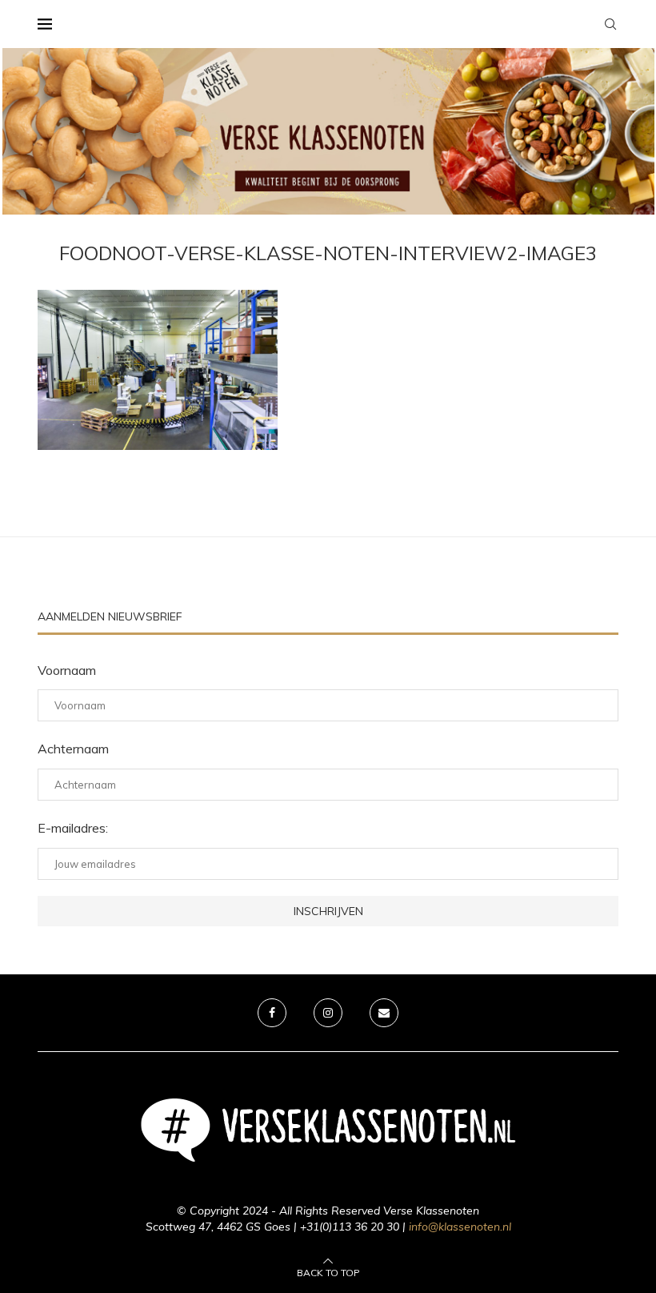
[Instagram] (328, 1012)
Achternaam (73, 749)
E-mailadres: (73, 828)
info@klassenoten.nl (460, 1226)
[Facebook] (272, 1012)
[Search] (610, 24)
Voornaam (67, 670)
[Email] (384, 1012)
